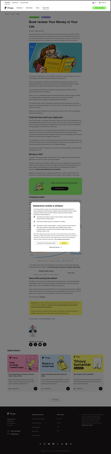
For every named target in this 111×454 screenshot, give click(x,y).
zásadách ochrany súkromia (63, 239)
